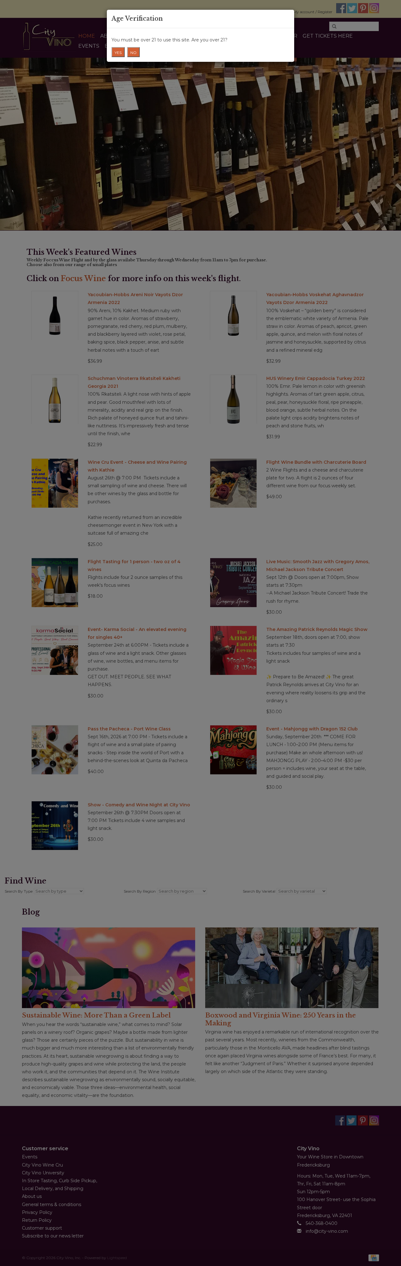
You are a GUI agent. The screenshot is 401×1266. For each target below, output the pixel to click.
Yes (118, 52)
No (133, 52)
